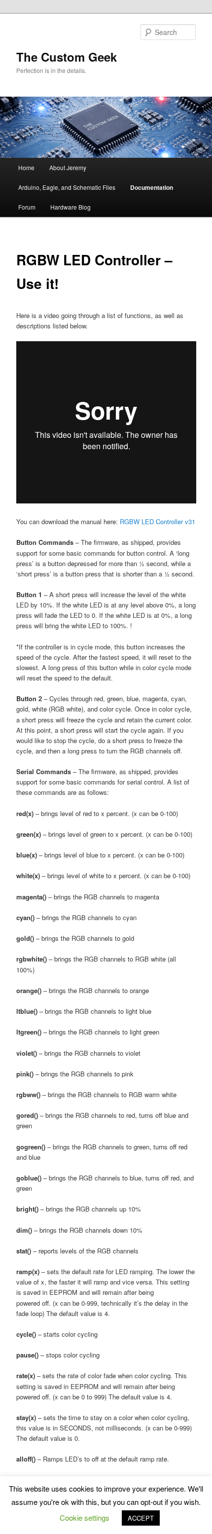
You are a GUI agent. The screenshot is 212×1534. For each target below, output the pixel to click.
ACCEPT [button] (141, 1518)
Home (26, 167)
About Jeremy (67, 167)
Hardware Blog (70, 207)
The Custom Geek (66, 56)
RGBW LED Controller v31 (157, 521)
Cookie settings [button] (84, 1517)
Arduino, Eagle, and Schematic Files (66, 187)
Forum (26, 207)
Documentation (151, 187)
